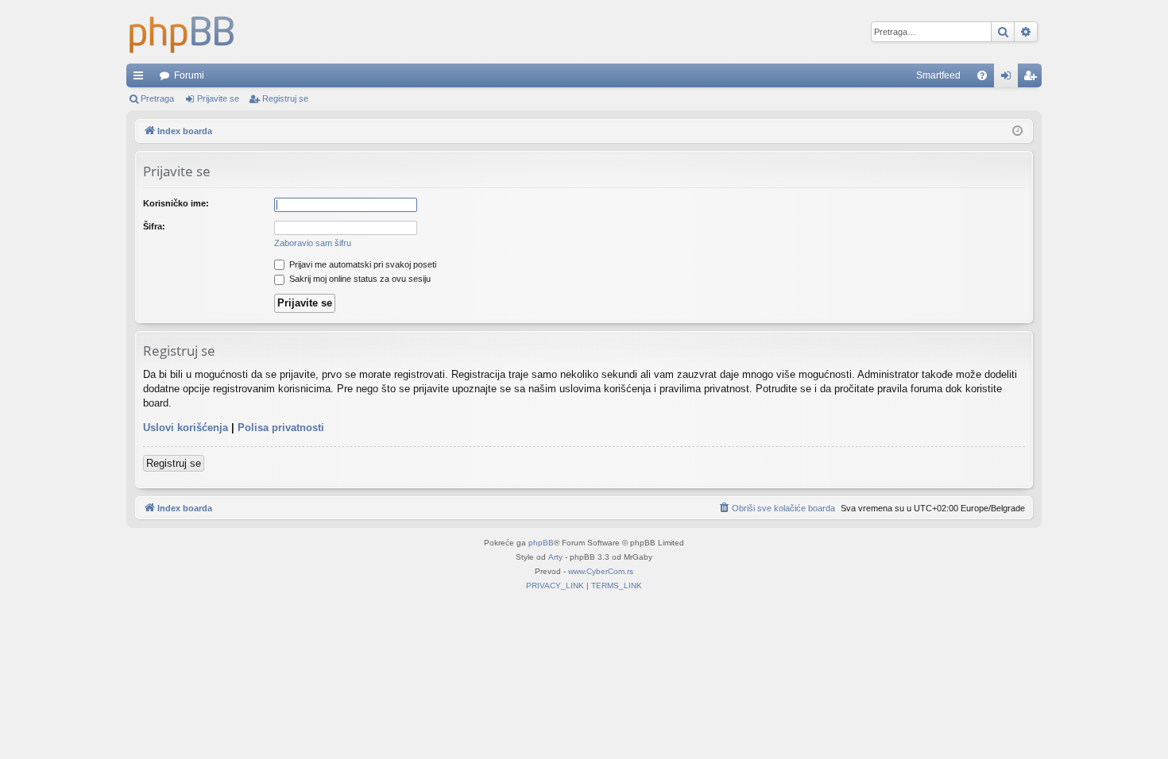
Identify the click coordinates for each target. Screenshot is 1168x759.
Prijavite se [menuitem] (1009, 78)
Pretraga (157, 98)
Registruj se (285, 98)
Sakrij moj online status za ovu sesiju (359, 278)
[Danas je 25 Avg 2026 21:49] (1017, 131)
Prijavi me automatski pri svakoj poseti (361, 264)
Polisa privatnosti (281, 427)
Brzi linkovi (141, 78)
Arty (555, 557)
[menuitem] (982, 75)
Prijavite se (218, 98)
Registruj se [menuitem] (1033, 78)
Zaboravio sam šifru (312, 243)
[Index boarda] (182, 32)
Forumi (189, 75)
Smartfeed (938, 75)
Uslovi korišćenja (185, 427)
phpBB (541, 542)
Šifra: (154, 226)
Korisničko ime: (176, 203)
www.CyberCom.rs (600, 571)
